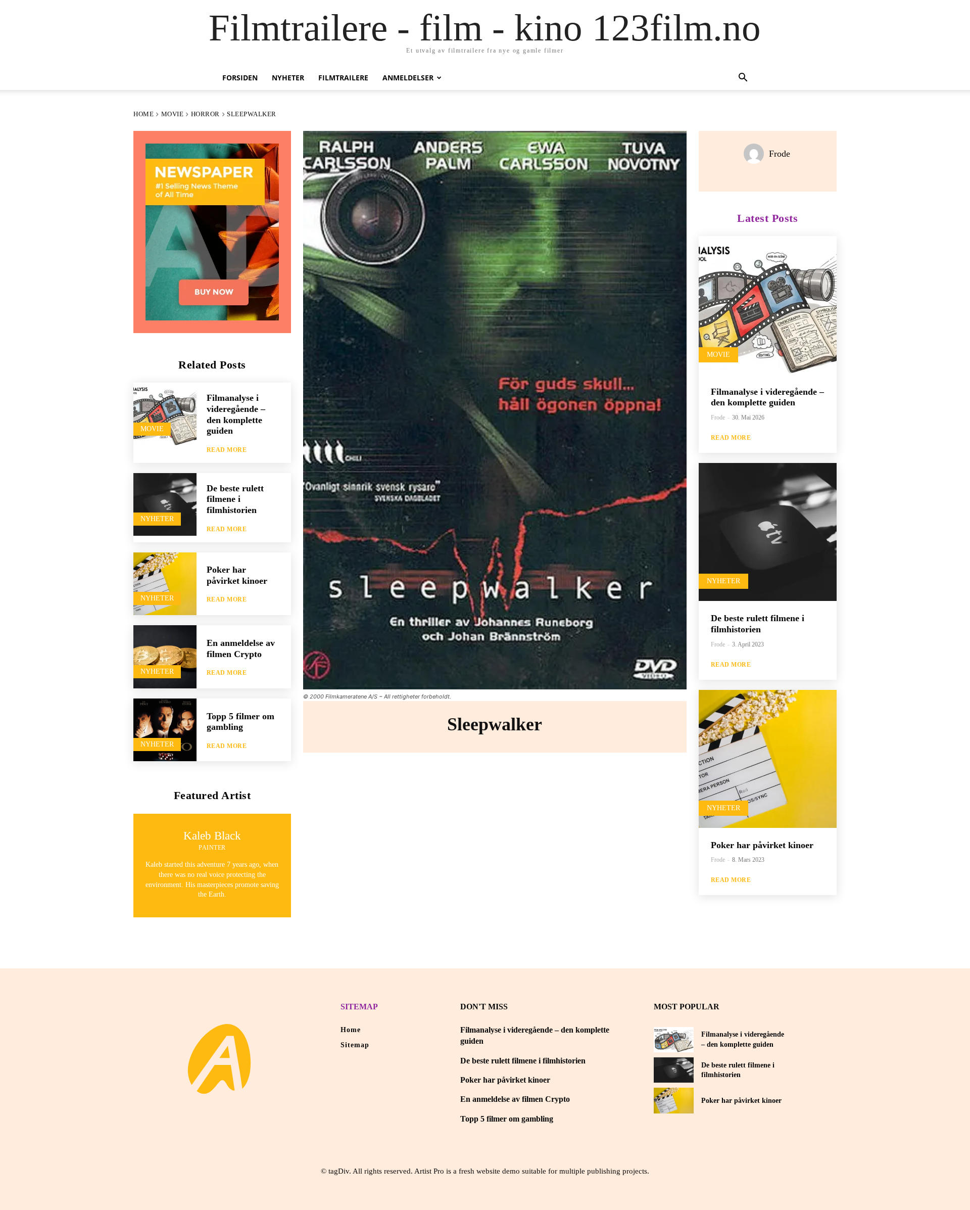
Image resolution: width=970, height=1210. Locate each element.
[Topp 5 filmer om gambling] (165, 730)
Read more (227, 450)
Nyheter (288, 77)
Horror (205, 114)
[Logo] (219, 1058)
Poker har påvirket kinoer (237, 575)
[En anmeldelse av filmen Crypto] (165, 656)
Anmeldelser (407, 77)
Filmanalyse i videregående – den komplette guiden (767, 397)
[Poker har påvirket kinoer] (165, 584)
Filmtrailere (343, 77)
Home (143, 114)
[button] (743, 78)
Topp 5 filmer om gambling (240, 721)
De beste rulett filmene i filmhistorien (235, 499)
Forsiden (240, 77)
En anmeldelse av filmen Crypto (515, 1099)
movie (172, 114)
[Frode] (756, 154)
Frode (779, 154)
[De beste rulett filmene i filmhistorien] (165, 504)
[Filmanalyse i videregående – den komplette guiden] (165, 414)
